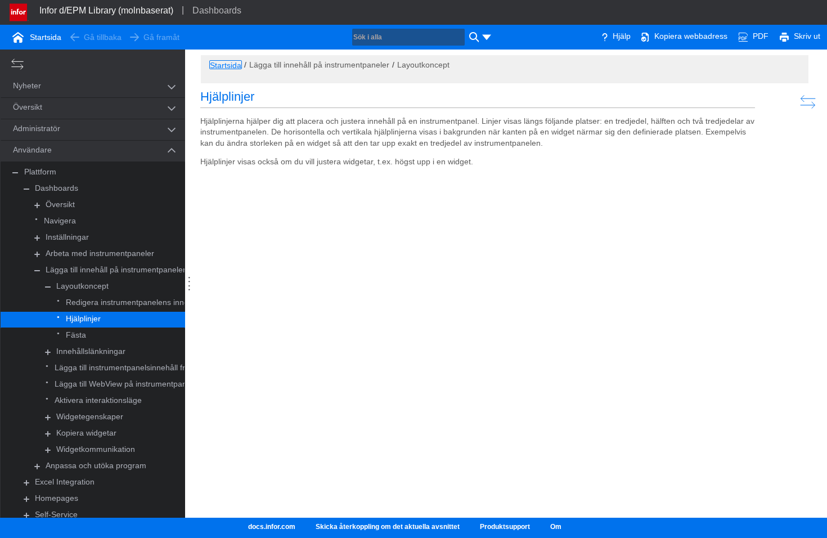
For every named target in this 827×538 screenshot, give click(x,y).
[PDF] (743, 36)
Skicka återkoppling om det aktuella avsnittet (388, 527)
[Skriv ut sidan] (784, 36)
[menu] (486, 37)
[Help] (605, 36)
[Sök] (472, 37)
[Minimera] (15, 172)
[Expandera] (37, 205)
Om (555, 527)
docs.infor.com (271, 527)
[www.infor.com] (19, 11)
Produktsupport (505, 527)
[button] (80, 86)
